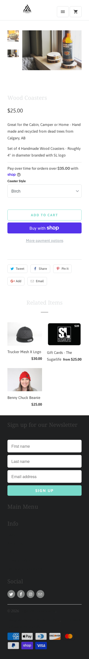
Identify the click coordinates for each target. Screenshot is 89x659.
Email (40, 281)
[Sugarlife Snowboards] (27, 12)
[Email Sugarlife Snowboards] (40, 594)
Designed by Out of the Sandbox (33, 620)
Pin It (65, 269)
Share (43, 269)
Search (12, 535)
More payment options (44, 240)
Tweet (20, 269)
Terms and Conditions (24, 569)
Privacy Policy (18, 560)
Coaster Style (16, 181)
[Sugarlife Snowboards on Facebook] (21, 594)
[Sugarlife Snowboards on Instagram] (30, 594)
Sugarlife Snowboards (37, 611)
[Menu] (63, 11)
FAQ (10, 552)
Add (18, 281)
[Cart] (76, 11)
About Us (14, 543)
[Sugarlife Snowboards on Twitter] (11, 594)
